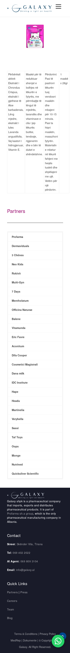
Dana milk (18, 373)
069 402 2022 (21, 552)
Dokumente (30, 640)
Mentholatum (20, 300)
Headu (16, 401)
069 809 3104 (29, 561)
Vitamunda (18, 328)
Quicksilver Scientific (25, 473)
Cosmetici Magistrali (25, 364)
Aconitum (18, 346)
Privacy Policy (48, 634)
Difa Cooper (19, 355)
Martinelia (18, 410)
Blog (10, 618)
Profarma (17, 237)
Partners (16, 210)
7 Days (16, 291)
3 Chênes (18, 255)
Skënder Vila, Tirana (30, 544)
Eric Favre (18, 337)
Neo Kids (17, 264)
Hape (15, 391)
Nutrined (17, 464)
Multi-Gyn (18, 282)
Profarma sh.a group (20, 513)
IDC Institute (20, 382)
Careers (12, 601)
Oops (15, 446)
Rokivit (16, 273)
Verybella (17, 419)
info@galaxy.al (25, 570)
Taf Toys (17, 437)
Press (24, 592)
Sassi (15, 428)
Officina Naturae (22, 310)
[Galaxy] (29, 8)
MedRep (16, 640)
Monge (16, 455)
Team (10, 609)
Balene (16, 319)
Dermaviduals (20, 246)
